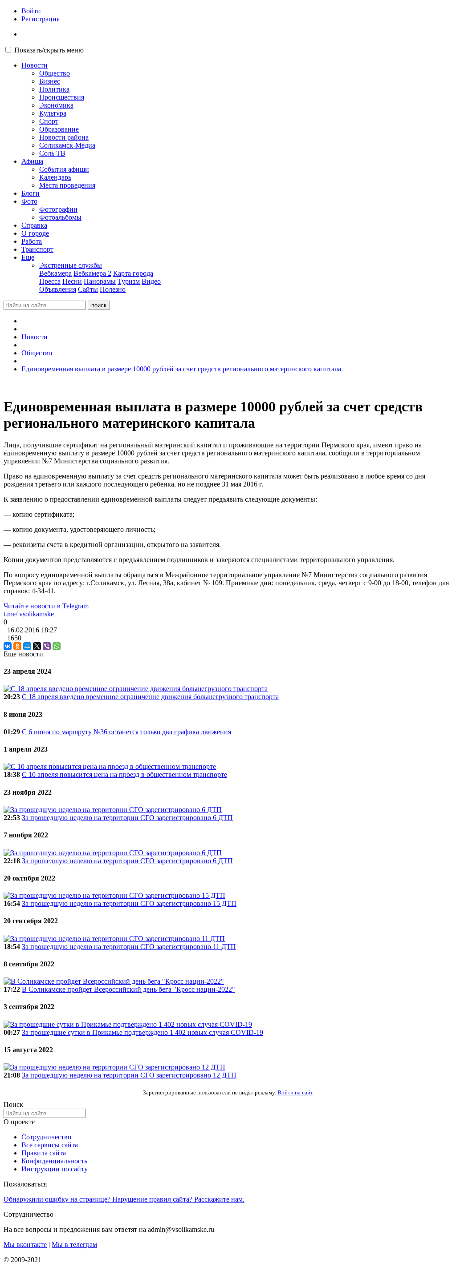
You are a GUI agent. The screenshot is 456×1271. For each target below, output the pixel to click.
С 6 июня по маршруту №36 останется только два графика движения (126, 732)
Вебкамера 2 (92, 273)
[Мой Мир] (27, 646)
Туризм (129, 281)
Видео (151, 281)
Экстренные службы (70, 265)
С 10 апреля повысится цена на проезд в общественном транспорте (124, 774)
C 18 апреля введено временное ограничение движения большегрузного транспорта (150, 696)
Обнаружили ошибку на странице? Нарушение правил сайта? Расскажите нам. (124, 1199)
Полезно (113, 289)
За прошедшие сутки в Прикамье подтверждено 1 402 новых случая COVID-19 (142, 1032)
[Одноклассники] (17, 646)
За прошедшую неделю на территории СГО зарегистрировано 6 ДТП (127, 817)
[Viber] (47, 646)
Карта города (133, 273)
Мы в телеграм (74, 1244)
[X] (37, 646)
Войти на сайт (295, 1092)
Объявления (57, 289)
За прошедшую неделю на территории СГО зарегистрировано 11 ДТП (129, 946)
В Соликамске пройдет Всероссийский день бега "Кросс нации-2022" (128, 989)
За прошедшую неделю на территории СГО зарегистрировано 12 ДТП (129, 1075)
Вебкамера (55, 273)
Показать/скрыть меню (49, 50)
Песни (72, 281)
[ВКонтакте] (8, 646)
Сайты (88, 289)
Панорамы (100, 281)
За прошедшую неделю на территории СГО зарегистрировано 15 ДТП (129, 903)
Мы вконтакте (25, 1244)
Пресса (50, 281)
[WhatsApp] (57, 646)
